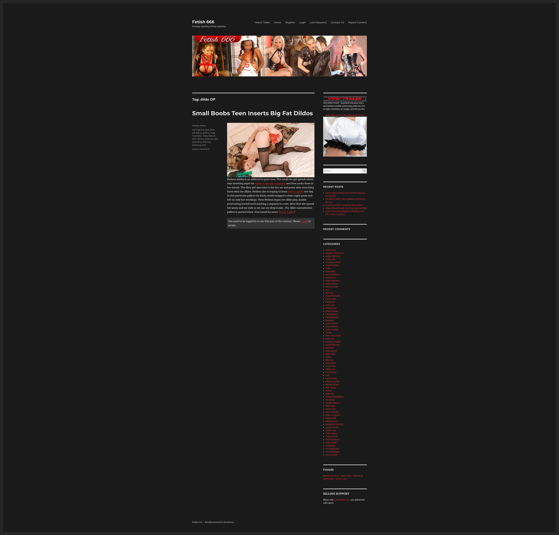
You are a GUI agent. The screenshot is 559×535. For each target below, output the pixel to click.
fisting (199, 133)
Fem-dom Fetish (333, 335)
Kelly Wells (331, 354)
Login (302, 22)
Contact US (337, 22)
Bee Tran (330, 293)
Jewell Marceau (332, 345)
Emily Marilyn (332, 329)
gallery (206, 133)
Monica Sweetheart (334, 397)
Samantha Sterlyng (334, 424)
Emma (328, 332)
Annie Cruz (331, 277)
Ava (327, 290)
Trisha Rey (330, 445)
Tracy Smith (331, 442)
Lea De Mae (331, 366)
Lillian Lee (330, 369)
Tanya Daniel (332, 436)
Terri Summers (333, 439)
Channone (330, 302)
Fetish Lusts (341, 479)
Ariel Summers (332, 280)
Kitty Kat (329, 360)
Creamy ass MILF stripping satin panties (344, 205)
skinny (201, 139)
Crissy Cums (331, 308)
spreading (197, 142)
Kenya (328, 357)
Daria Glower (332, 323)
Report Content (357, 22)
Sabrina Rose (332, 421)
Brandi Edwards (333, 296)
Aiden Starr (331, 250)
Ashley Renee (332, 283)
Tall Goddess (331, 433)
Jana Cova (330, 339)
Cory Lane (330, 305)
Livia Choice (331, 372)
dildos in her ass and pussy (270, 183)
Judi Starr (330, 348)
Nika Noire (330, 406)
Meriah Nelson (332, 384)
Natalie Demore (333, 403)
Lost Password (318, 22)
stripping (196, 145)
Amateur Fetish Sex (335, 253)
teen (204, 145)
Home (277, 22)
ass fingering (198, 130)
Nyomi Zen (331, 409)
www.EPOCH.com (342, 500)
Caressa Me (331, 299)
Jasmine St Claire (333, 342)
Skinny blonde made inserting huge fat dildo (346, 208)
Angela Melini (332, 265)
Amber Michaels (333, 256)
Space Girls (346, 476)
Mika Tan (330, 394)
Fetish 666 (203, 21)
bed (207, 130)
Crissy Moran (332, 311)
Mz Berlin (330, 400)
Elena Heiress (332, 326)
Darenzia (330, 320)
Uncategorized (332, 449)
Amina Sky (330, 259)
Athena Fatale (332, 287)
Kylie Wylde (331, 363)
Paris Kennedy (332, 412)
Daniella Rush (332, 317)
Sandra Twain (332, 427)
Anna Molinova (333, 274)
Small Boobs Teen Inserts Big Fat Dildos (252, 113)
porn (194, 139)
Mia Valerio (331, 387)
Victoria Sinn (332, 455)
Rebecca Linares (333, 415)
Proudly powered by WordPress (219, 522)
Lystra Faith (331, 378)
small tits (209, 139)
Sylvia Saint (331, 430)
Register (290, 22)
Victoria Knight (333, 452)
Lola (327, 375)
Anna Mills (331, 271)
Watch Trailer (262, 22)
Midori (329, 390)
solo (216, 139)
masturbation (208, 136)
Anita (328, 268)
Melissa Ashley (199, 125)
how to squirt (295, 191)
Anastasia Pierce (333, 262)
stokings (207, 142)
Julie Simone (331, 351)
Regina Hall (331, 418)
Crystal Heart (332, 314)
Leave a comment (200, 149)
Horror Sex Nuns (331, 476)
